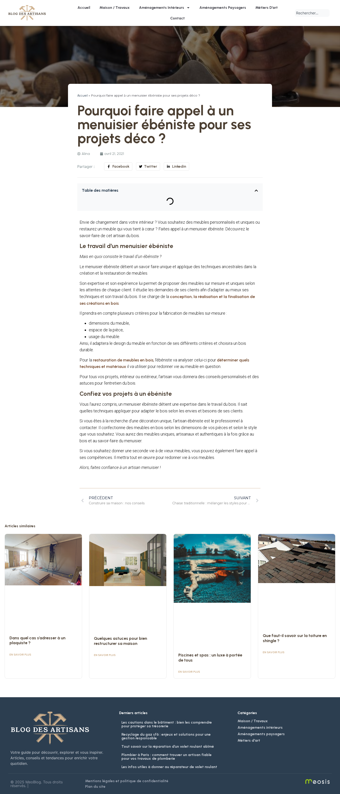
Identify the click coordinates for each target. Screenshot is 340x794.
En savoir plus (20, 654)
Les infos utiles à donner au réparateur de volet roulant (169, 767)
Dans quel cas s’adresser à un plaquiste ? (37, 640)
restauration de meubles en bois (123, 360)
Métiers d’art (266, 7)
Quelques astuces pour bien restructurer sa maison (120, 641)
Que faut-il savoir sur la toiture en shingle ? (295, 638)
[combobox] (312, 13)
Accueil (83, 7)
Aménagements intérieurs (161, 7)
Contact (177, 18)
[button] (256, 190)
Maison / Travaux (114, 7)
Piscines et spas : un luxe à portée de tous (210, 658)
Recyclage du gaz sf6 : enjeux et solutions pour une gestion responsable (166, 736)
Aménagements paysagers (222, 7)
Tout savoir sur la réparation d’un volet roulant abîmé (167, 746)
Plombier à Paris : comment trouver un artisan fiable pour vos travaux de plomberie (166, 757)
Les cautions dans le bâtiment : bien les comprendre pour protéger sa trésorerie (166, 724)
